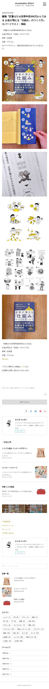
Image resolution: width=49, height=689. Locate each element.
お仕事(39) (31, 388)
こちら (22, 366)
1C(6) (7, 388)
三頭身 (7, 641)
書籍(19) (17, 388)
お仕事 (18, 641)
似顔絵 (6, 637)
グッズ (35, 633)
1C (13, 621)
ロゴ (24, 633)
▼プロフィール (8, 525)
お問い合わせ (24, 402)
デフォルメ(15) (24, 388)
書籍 (31, 625)
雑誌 (35, 617)
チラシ (25, 617)
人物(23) (11, 388)
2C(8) (3, 388)
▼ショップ (6, 529)
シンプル (18, 637)
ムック (6, 617)
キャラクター (19, 625)
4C (16, 617)
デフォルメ (8, 629)
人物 (31, 621)
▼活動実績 (6, 521)
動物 (6, 633)
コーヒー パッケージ (9, 467)
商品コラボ (31, 637)
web (16, 633)
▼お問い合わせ (8, 533)
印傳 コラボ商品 (8, 487)
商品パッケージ (23, 629)
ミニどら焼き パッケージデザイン (14, 448)
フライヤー (38, 629)
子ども (6, 625)
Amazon (5, 359)
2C (5, 621)
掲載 (22, 621)
